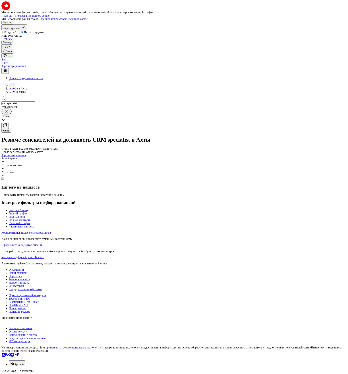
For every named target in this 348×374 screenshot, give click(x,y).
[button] (5, 59)
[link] (7, 51)
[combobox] (18, 103)
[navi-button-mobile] (5, 71)
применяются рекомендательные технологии (73, 347)
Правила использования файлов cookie (64, 18)
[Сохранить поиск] (5, 126)
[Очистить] (6, 111)
